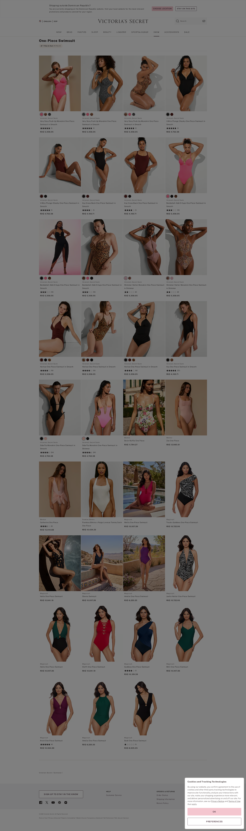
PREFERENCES (214, 821)
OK (214, 811)
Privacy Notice (217, 801)
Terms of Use (234, 801)
